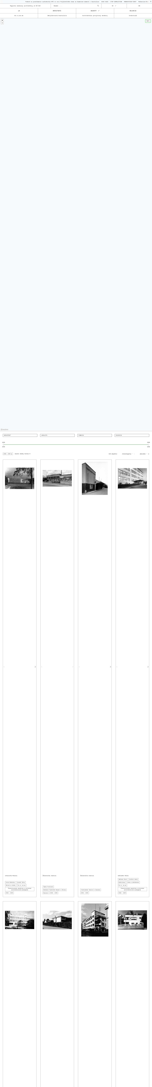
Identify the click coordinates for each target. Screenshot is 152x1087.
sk (113, 6)
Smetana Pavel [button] (123, 879)
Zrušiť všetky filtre (22, 454)
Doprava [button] (45, 893)
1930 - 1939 (8, 454)
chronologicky (127, 454)
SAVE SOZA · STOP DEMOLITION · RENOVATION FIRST (89, 1)
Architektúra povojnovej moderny (95, 15)
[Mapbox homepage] (4, 430)
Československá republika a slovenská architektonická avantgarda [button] (19, 889)
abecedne (143, 454)
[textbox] (20, 435)
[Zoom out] (2, 23)
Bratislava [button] (122, 882)
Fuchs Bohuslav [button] (10, 882)
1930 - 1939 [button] (9, 893)
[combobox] (74, 5)
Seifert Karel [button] (133, 879)
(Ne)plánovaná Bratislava (57, 15)
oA (19, 11)
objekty (94, 11)
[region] (76, 224)
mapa (148, 21)
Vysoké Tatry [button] (21, 882)
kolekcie (133, 11)
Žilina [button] (64, 889)
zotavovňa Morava (11, 875)
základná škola (123, 875)
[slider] (3, 444)
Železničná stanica (49, 875)
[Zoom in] (2, 20)
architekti (57, 11)
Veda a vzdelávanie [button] (133, 882)
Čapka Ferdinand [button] (48, 886)
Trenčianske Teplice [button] (87, 889)
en (139, 6)
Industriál (133, 15)
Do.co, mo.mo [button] (22, 885)
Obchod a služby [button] (10, 885)
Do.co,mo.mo (19, 15)
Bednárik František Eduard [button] (51, 889)
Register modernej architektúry (25, 6)
